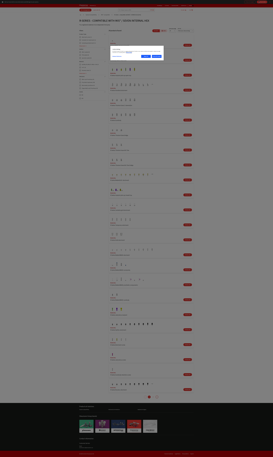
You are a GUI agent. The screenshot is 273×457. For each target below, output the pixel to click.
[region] (137, 53)
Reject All (146, 56)
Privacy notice (129, 52)
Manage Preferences (116, 56)
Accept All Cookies (157, 56)
